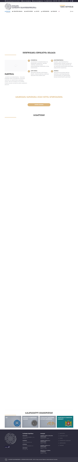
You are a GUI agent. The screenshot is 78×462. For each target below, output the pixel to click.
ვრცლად (9, 186)
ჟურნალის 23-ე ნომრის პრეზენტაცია (19, 395)
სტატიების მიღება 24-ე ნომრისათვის (19, 325)
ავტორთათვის (63, 443)
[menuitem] (8, 11)
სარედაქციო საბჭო (64, 435)
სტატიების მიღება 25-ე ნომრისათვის (19, 254)
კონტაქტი (62, 445)
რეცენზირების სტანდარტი (65, 440)
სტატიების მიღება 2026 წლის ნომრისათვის (21, 183)
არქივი (61, 438)
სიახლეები (10, 184)
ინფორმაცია (62, 433)
